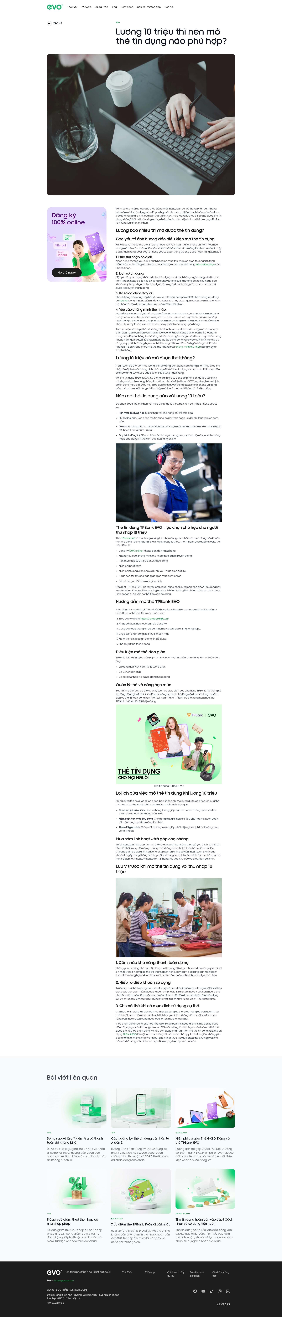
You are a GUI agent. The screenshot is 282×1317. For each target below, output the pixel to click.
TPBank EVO (128, 538)
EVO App (86, 7)
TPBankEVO (130, 1034)
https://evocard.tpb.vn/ (155, 618)
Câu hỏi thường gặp (149, 7)
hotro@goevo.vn (64, 1280)
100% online (136, 550)
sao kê (123, 300)
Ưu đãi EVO (101, 7)
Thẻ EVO (72, 7)
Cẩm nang (127, 7)
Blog (114, 7)
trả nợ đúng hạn (205, 264)
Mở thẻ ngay (67, 272)
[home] (55, 7)
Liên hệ (168, 7)
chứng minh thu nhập (188, 346)
